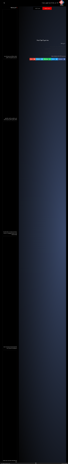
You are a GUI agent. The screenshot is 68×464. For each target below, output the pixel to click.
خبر (55, 3)
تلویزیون (46, 3)
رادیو (50, 3)
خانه (57, 3)
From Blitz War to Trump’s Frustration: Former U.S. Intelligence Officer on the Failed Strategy (10, 233)
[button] (4, 3)
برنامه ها (52, 3)
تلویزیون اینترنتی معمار (64, 463)
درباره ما (43, 3)
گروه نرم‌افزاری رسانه (3, 463)
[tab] (47, 8)
